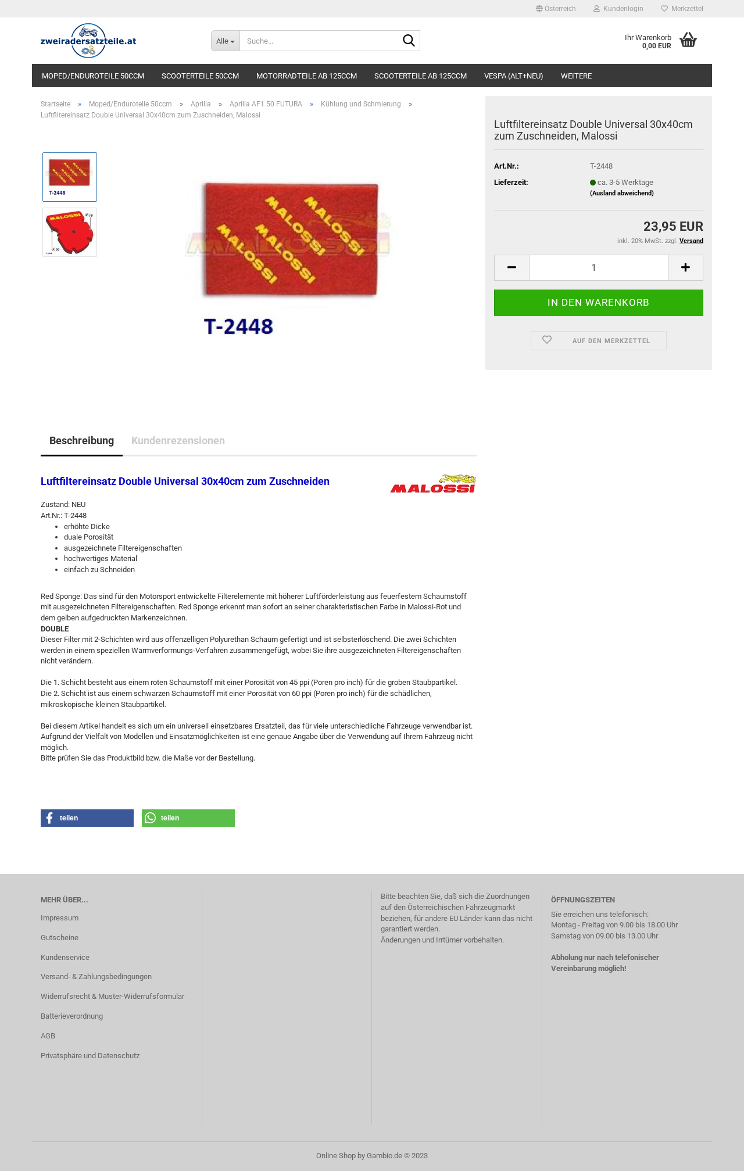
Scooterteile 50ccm (200, 76)
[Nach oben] (712, 1153)
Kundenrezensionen (178, 440)
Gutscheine (59, 937)
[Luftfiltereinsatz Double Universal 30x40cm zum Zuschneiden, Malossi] (292, 259)
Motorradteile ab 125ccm (306, 76)
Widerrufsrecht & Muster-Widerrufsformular (112, 996)
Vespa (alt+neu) (513, 76)
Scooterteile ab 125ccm (420, 76)
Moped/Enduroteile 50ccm (93, 76)
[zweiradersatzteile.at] (117, 40)
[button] (556, 8)
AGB (48, 1035)
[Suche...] (409, 41)
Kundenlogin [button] (621, 9)
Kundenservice (65, 957)
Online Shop (336, 1155)
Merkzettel (685, 9)
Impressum (59, 917)
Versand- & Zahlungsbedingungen (96, 976)
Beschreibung (81, 440)
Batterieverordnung (72, 1016)
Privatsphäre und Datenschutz (90, 1055)
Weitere (576, 76)
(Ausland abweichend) (622, 193)
